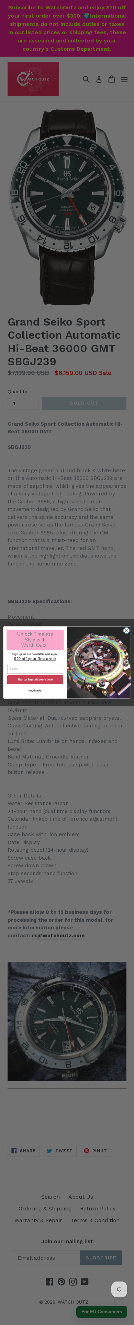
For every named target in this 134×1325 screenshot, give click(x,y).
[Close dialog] (127, 631)
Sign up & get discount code (35, 679)
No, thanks (35, 690)
